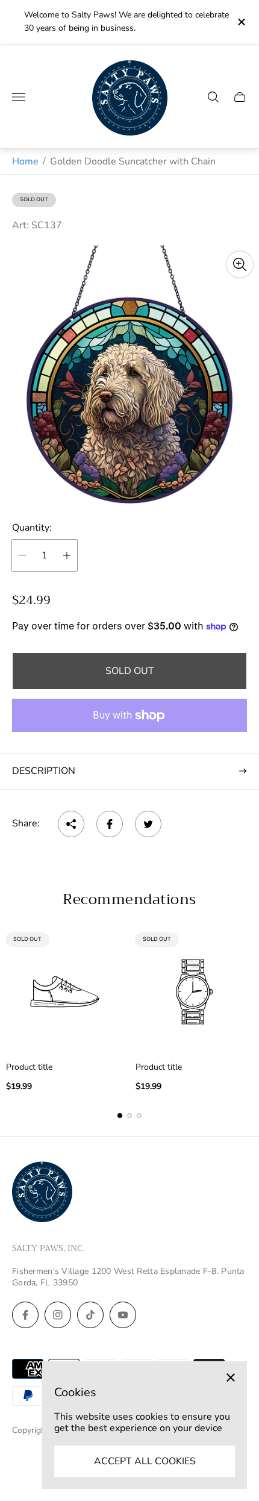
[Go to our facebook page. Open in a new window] (25, 1315)
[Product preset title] (65, 991)
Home (25, 161)
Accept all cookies (145, 1461)
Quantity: (32, 527)
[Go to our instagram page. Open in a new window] (58, 1315)
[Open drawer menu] (18, 97)
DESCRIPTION (43, 771)
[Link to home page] (42, 1193)
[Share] (71, 824)
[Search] (213, 97)
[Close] (230, 1377)
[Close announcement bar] (240, 22)
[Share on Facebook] (109, 824)
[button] (119, 1115)
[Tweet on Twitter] (148, 824)
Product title (29, 1067)
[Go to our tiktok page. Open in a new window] (90, 1315)
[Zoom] (239, 264)
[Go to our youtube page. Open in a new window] (123, 1315)
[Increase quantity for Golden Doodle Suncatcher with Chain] (67, 555)
